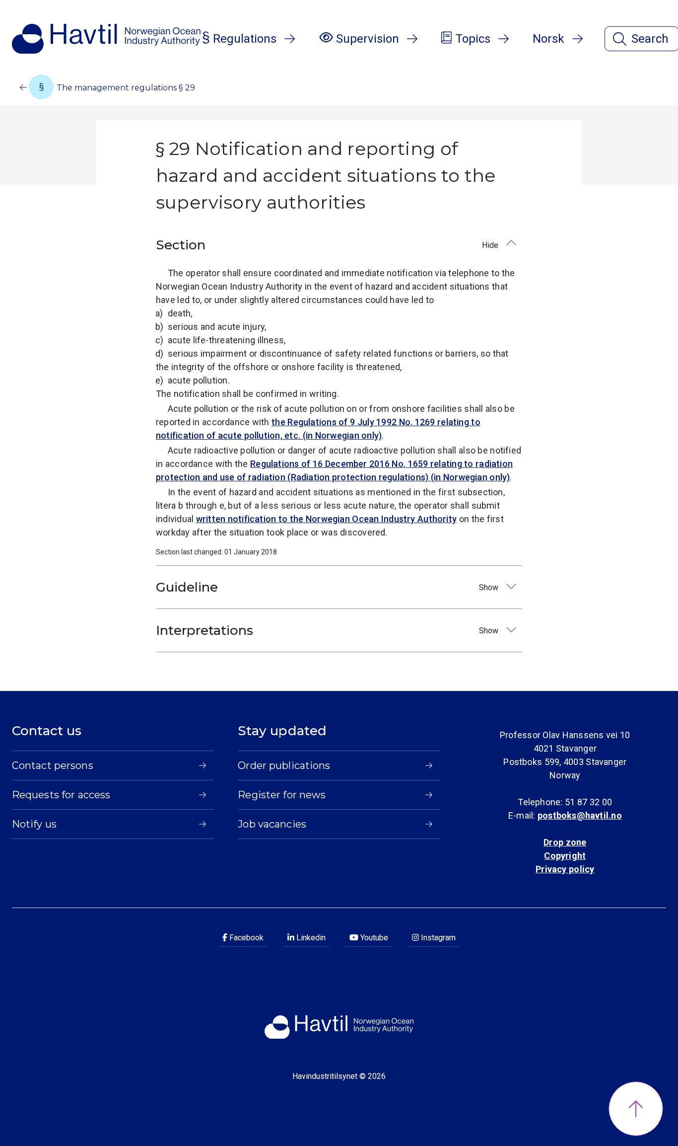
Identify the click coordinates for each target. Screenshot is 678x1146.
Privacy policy (565, 869)
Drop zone (564, 842)
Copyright (565, 855)
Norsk (548, 39)
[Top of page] (636, 1108)
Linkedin (310, 937)
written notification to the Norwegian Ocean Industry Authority (326, 519)
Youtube (373, 937)
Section (328, 245)
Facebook (245, 937)
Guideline (328, 587)
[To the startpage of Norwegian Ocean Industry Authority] (106, 39)
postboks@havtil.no (580, 815)
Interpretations (328, 630)
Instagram (437, 937)
